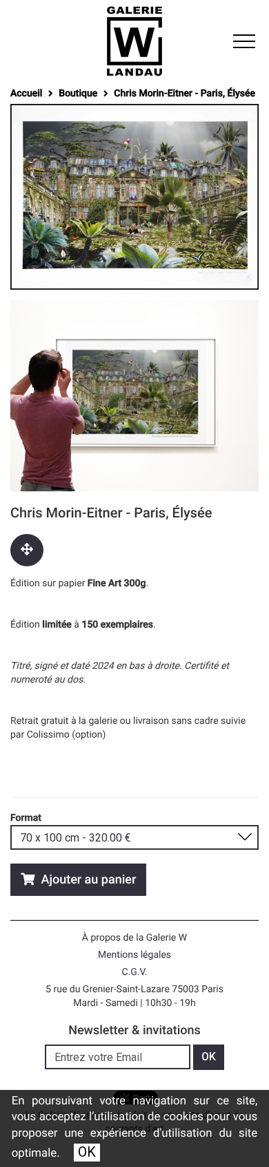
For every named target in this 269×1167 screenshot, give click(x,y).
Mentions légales (134, 955)
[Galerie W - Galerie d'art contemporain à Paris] (134, 41)
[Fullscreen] (26, 550)
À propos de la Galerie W (134, 937)
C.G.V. (134, 972)
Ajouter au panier (87, 879)
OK (87, 1152)
